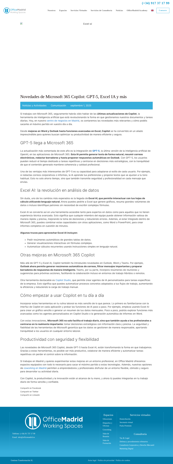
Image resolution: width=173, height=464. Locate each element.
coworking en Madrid (35, 368)
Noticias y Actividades (34, 105)
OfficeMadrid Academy (137, 10)
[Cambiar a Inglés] (152, 10)
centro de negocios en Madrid (62, 120)
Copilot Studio (63, 280)
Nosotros (52, 10)
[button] (86, 388)
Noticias (119, 10)
